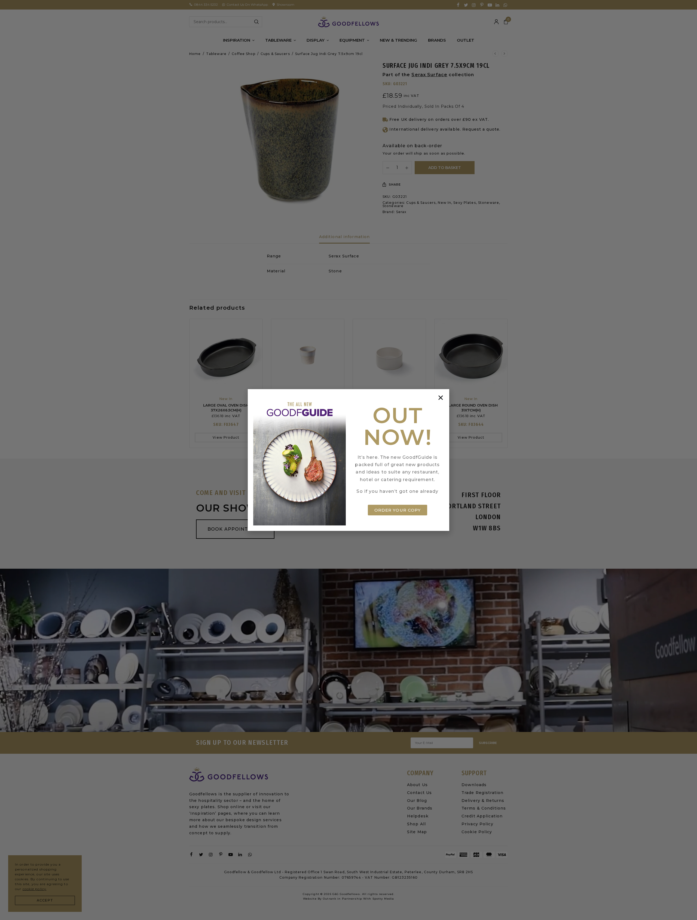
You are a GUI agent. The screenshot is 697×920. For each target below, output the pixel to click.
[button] (441, 398)
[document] (348, 460)
